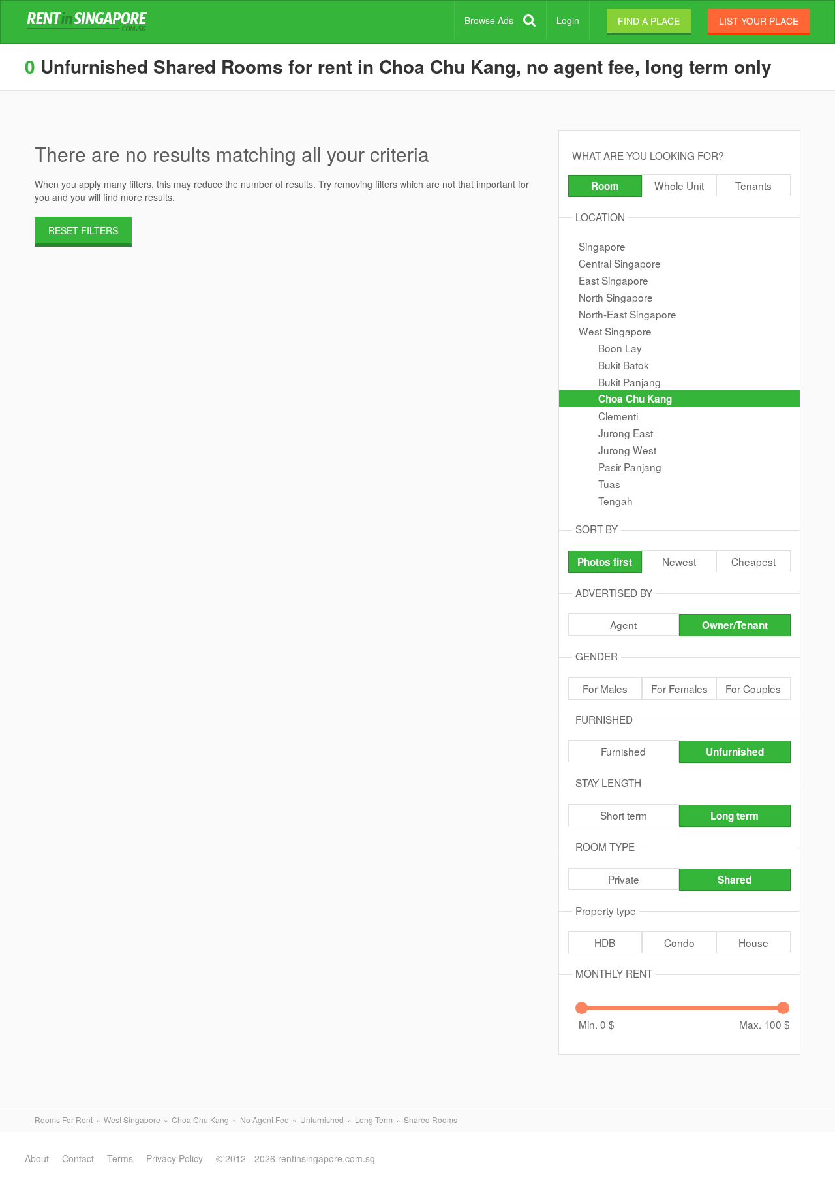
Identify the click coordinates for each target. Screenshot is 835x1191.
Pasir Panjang (629, 466)
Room (605, 186)
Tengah (615, 500)
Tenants (753, 185)
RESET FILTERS (83, 230)
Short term (623, 815)
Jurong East (625, 432)
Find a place (649, 20)
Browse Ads (488, 20)
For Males (605, 688)
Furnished (623, 751)
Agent (623, 624)
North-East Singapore (627, 314)
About (37, 1158)
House (753, 942)
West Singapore (615, 331)
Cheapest (753, 561)
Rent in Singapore (89, 22)
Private (623, 879)
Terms (120, 1158)
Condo (679, 942)
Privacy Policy (174, 1158)
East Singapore (613, 280)
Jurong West (627, 449)
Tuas (609, 483)
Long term (734, 816)
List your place (758, 20)
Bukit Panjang (629, 382)
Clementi (618, 416)
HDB (604, 942)
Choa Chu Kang (635, 399)
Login (567, 20)
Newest (679, 561)
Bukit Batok (623, 365)
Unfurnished (735, 752)
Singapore (602, 246)
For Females (679, 688)
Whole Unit (679, 185)
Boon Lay (620, 348)
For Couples (753, 688)
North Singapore (616, 297)
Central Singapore (620, 263)
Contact (78, 1158)
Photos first (604, 562)
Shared (735, 880)
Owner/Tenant (735, 625)
